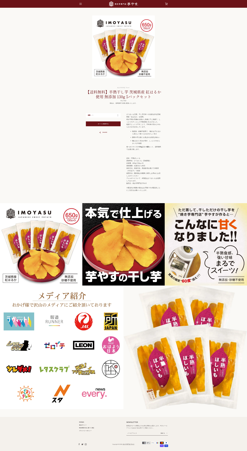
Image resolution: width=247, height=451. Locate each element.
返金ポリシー (83, 425)
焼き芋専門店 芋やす (128, 444)
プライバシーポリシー (85, 430)
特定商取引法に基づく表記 (86, 427)
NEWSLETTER (132, 422)
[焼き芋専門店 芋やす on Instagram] (86, 444)
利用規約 (81, 422)
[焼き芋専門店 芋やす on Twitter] (82, 444)
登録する (163, 433)
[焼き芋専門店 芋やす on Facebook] (79, 444)
